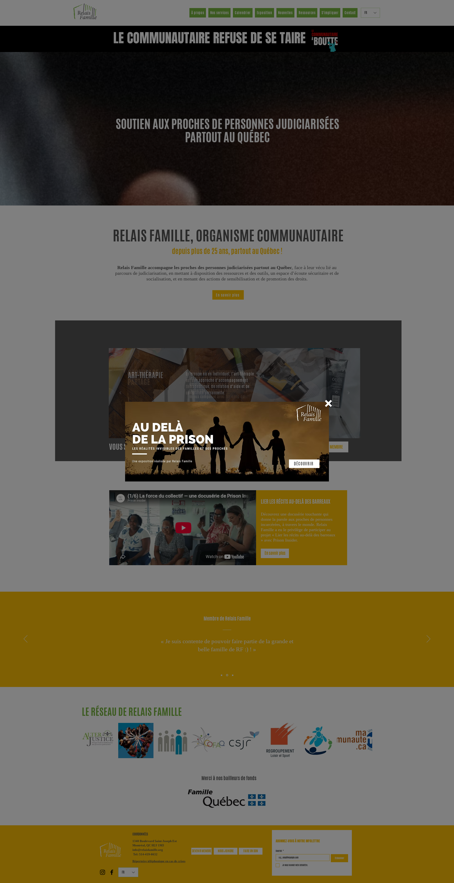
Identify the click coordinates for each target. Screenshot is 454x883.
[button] (328, 403)
